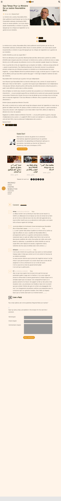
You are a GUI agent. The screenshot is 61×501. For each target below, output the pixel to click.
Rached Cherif (15, 14)
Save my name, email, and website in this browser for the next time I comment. (27, 311)
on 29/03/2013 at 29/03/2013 (25, 249)
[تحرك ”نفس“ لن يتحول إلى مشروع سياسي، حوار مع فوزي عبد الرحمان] (14, 159)
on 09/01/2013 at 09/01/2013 (23, 211)
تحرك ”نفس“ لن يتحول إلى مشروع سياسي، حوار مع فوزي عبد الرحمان (14, 168)
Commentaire (15, 325)
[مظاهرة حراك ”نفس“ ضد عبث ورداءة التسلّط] (47, 159)
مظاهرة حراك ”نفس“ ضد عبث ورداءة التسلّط (47, 167)
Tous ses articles (22, 148)
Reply (33, 211)
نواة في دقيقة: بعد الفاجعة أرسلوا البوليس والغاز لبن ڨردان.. (31, 168)
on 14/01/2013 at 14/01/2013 (33, 228)
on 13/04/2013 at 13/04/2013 (21, 271)
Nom (12, 317)
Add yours (23, 204)
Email (13, 321)
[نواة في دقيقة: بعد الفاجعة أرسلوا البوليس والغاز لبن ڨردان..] (30, 159)
